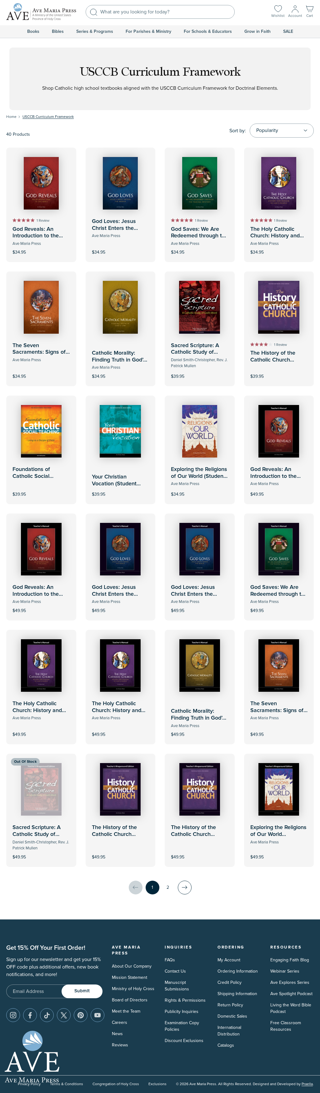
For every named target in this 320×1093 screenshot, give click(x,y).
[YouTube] (97, 1015)
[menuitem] (33, 31)
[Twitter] (64, 1015)
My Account (229, 960)
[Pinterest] (81, 1015)
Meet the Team (126, 1011)
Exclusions (157, 1084)
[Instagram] (13, 1015)
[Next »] (185, 887)
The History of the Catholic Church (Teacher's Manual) (194, 834)
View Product (279, 490)
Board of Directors (130, 1000)
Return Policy (230, 1005)
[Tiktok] (47, 1015)
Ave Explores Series (289, 982)
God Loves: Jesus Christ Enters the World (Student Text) (117, 228)
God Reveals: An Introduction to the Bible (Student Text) (36, 236)
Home (11, 116)
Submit (82, 991)
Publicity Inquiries (181, 1011)
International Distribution (229, 1031)
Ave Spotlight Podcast (291, 993)
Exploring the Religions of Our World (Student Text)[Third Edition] (199, 476)
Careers (119, 1022)
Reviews (120, 1045)
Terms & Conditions (66, 1084)
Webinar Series (284, 971)
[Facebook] (30, 1015)
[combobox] (160, 12)
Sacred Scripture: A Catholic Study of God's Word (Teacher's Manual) (40, 837)
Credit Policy (230, 982)
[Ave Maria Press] (41, 12)
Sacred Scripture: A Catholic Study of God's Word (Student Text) (196, 355)
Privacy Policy (29, 1084)
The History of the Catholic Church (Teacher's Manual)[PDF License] (115, 837)
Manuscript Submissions (177, 986)
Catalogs (226, 1045)
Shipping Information (237, 993)
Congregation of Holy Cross (115, 1084)
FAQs (170, 960)
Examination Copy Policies (182, 1026)
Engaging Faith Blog (289, 960)
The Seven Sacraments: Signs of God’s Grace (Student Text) (39, 355)
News (117, 1033)
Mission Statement (129, 977)
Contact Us (175, 971)
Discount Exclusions (184, 1040)
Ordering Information (238, 971)
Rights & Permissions (185, 1000)
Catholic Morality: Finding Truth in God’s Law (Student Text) (119, 360)
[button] (310, 12)
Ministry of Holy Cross (133, 988)
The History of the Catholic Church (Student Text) (272, 360)
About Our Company (132, 966)
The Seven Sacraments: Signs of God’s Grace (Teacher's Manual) (279, 713)
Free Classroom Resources (285, 1026)
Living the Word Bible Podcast (290, 1008)
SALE (288, 31)
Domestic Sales (232, 1016)
